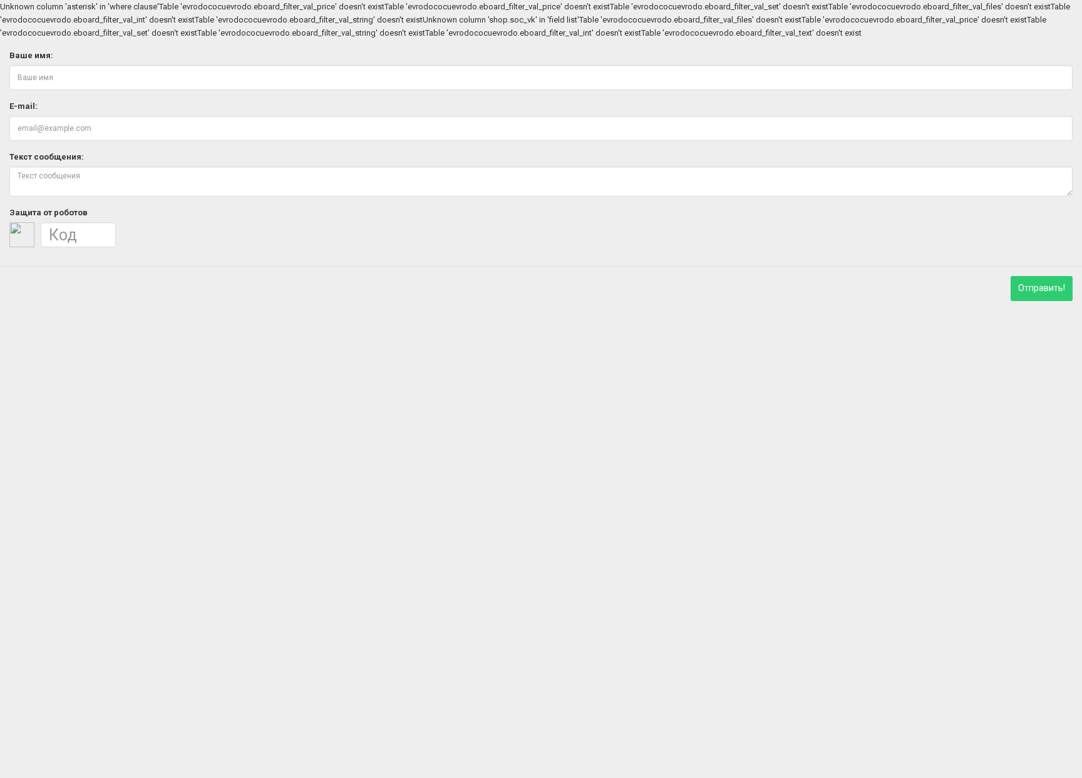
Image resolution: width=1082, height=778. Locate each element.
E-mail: (23, 106)
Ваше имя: (31, 55)
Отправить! (1041, 288)
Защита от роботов (48, 212)
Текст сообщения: (46, 156)
